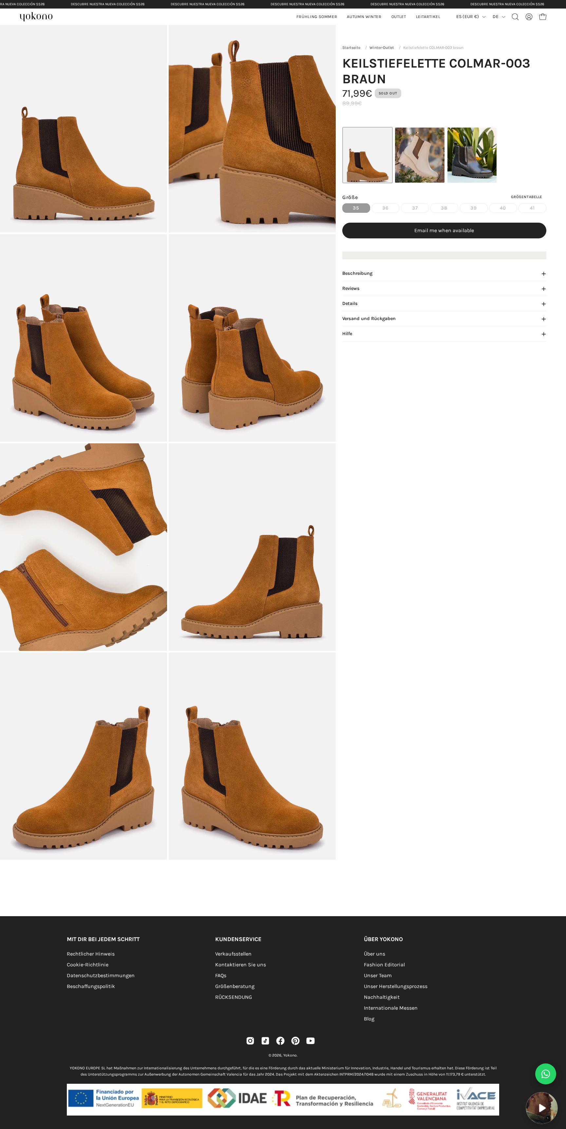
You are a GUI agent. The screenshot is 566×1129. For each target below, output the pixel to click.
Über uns (374, 954)
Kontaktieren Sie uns (240, 964)
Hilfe (347, 334)
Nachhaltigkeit (382, 997)
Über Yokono (383, 939)
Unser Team (378, 975)
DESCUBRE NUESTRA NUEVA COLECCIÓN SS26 (107, 4)
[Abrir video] (542, 1108)
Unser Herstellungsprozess (395, 986)
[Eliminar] (556, 1088)
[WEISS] (419, 155)
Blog (369, 1019)
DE (496, 16)
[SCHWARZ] (472, 155)
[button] (364, 17)
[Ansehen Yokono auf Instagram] (250, 1041)
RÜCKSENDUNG (233, 997)
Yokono (290, 1055)
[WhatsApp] (545, 1073)
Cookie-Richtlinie (87, 964)
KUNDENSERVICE (238, 939)
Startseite (351, 47)
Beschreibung (357, 273)
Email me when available (444, 231)
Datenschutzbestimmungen (101, 975)
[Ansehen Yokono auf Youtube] (310, 1041)
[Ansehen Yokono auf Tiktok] (265, 1041)
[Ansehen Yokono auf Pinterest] (295, 1041)
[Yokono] (39, 17)
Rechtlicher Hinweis (91, 954)
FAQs (220, 975)
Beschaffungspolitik (91, 986)
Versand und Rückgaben (369, 319)
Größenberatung (235, 986)
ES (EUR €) (467, 16)
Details (350, 304)
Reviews (351, 289)
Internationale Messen (391, 1008)
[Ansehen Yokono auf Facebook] (280, 1041)
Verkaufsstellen (233, 954)
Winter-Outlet (381, 47)
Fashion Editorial (384, 964)
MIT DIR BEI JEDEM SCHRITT (103, 939)
